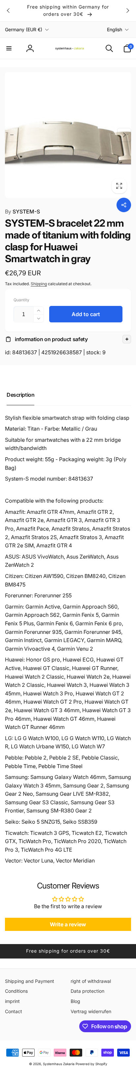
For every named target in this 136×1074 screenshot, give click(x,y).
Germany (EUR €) (23, 29)
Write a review (68, 924)
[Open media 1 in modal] (68, 135)
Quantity (21, 300)
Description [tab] (20, 394)
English (114, 29)
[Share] (124, 205)
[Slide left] (9, 10)
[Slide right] (127, 10)
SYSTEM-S (22, 211)
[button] (9, 48)
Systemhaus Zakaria (59, 1064)
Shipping (39, 283)
